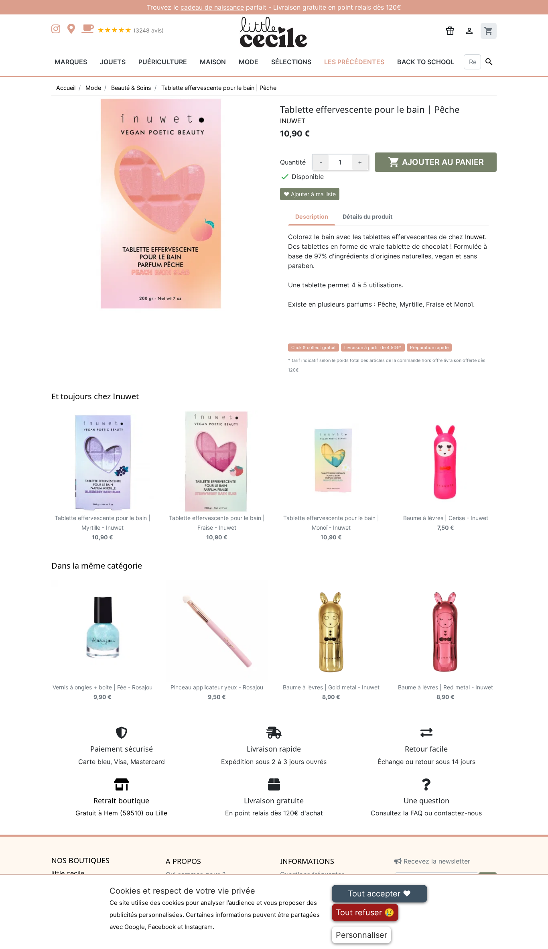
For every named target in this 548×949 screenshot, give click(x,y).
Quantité (293, 162)
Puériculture (162, 62)
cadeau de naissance (212, 7)
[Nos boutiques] (73, 30)
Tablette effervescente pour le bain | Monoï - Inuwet (331, 527)
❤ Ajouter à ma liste (310, 194)
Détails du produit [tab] (368, 216)
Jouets (113, 62)
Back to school (425, 62)
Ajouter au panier (436, 162)
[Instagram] (57, 30)
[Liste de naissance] (450, 30)
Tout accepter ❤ (379, 893)
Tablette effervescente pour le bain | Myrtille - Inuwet (102, 527)
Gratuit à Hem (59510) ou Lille (121, 806)
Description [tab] (311, 216)
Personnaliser (361, 935)
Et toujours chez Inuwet (95, 396)
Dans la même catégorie (96, 565)
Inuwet (292, 121)
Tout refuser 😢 (365, 912)
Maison (213, 62)
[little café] (87, 30)
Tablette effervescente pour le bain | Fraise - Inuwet (217, 527)
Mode (248, 62)
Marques (71, 62)
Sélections (291, 62)
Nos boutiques (80, 860)
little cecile (67, 873)
